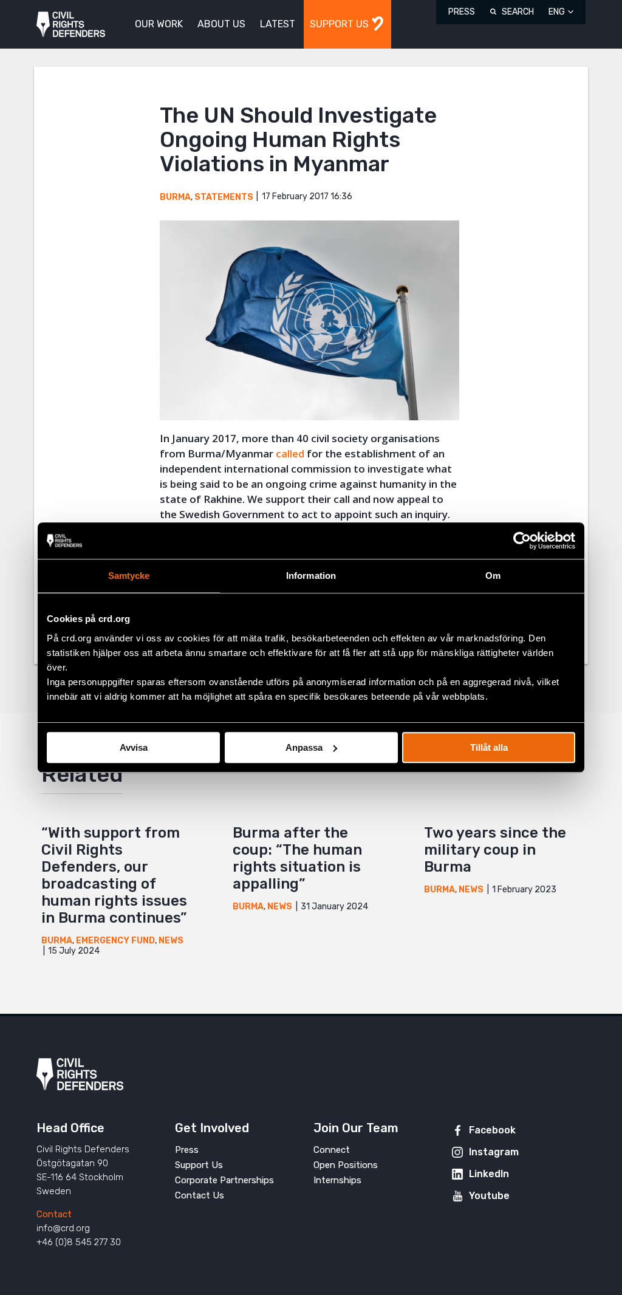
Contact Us (199, 1195)
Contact (54, 1214)
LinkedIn (489, 1174)
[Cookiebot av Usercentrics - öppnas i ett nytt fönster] (522, 540)
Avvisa (134, 747)
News (171, 940)
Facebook (492, 1130)
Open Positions (345, 1165)
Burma (175, 197)
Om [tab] (493, 575)
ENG (557, 12)
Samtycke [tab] (129, 575)
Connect (331, 1149)
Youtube (489, 1195)
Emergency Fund (115, 940)
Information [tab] (311, 575)
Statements (223, 197)
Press (461, 12)
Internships (337, 1180)
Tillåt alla (489, 747)
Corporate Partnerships (224, 1180)
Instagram (494, 1152)
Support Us (199, 1165)
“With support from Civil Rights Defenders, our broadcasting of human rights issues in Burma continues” (114, 875)
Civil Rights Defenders (70, 24)
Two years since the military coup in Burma (495, 849)
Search (518, 12)
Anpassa (304, 747)
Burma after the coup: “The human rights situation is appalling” (297, 858)
